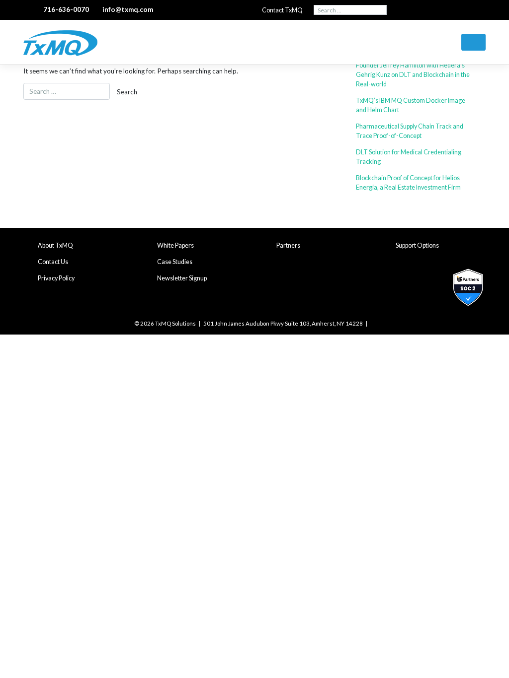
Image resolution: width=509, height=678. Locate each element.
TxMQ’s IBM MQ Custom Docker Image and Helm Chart (410, 105)
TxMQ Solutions (175, 323)
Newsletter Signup (182, 278)
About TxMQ (55, 245)
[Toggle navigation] (473, 42)
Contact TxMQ (282, 10)
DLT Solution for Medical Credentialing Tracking (408, 156)
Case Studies (174, 262)
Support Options (417, 245)
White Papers (175, 245)
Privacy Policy (56, 278)
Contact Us (53, 262)
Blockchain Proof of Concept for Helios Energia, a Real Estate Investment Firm (408, 182)
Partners (288, 245)
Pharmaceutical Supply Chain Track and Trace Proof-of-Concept (409, 131)
